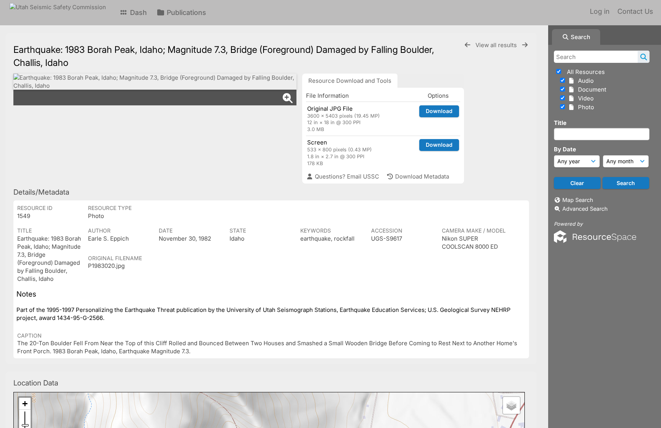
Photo (584, 107)
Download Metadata (421, 176)
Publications (185, 12)
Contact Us (635, 11)
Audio (584, 80)
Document (590, 89)
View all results (496, 45)
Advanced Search (584, 208)
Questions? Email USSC (346, 176)
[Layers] (511, 405)
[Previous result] (467, 45)
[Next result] (525, 45)
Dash (137, 12)
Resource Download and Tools (349, 80)
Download (439, 111)
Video (584, 98)
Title (560, 122)
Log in (599, 11)
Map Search (577, 200)
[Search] (644, 57)
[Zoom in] (25, 404)
